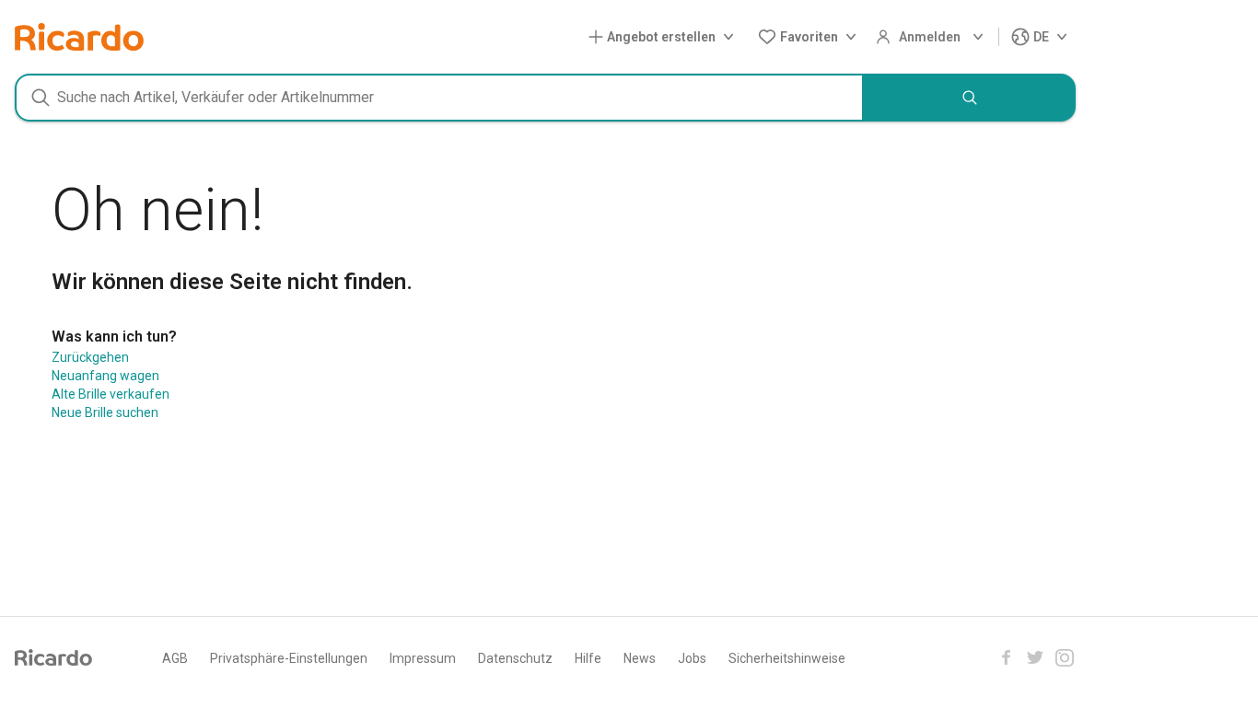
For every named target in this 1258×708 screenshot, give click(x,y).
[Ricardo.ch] (79, 37)
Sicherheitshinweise (786, 658)
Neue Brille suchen (105, 412)
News (639, 658)
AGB (175, 658)
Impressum (423, 658)
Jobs (692, 658)
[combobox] (439, 98)
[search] (970, 98)
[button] (665, 37)
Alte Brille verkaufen (110, 394)
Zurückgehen (90, 357)
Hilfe (588, 658)
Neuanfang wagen (105, 375)
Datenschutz (515, 658)
